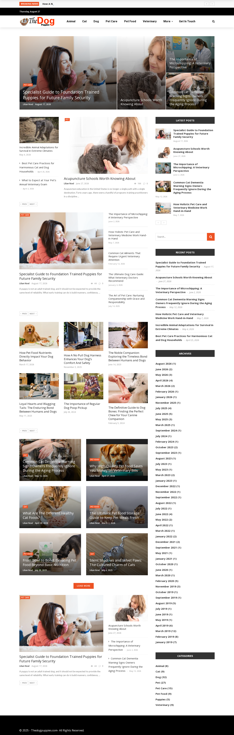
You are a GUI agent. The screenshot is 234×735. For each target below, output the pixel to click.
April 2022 (162, 525)
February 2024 (165, 441)
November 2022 (166, 491)
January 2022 (164, 536)
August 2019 (164, 603)
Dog (96, 21)
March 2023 (163, 475)
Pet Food (130, 21)
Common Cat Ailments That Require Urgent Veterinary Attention (124, 256)
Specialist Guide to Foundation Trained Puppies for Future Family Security (60, 276)
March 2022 (163, 530)
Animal (71, 21)
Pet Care (111, 21)
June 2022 (162, 514)
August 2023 (164, 458)
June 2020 (162, 569)
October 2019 (164, 592)
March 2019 (163, 631)
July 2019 (161, 608)
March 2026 (163, 386)
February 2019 (165, 636)
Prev (24, 204)
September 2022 (166, 497)
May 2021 (162, 553)
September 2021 (166, 547)
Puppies (161, 699)
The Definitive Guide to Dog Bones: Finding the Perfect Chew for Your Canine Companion (126, 413)
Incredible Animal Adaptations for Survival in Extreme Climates (38, 149)
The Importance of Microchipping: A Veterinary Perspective (128, 215)
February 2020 (165, 581)
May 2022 (162, 519)
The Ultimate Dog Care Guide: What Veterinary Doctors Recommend (126, 277)
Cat (84, 21)
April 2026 (162, 380)
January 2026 (164, 397)
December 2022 (166, 486)
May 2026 (162, 374)
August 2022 (164, 503)
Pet (67, 119)
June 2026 (162, 369)
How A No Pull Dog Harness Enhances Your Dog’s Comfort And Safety (85, 3)
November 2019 (166, 586)
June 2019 (162, 614)
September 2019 (166, 597)
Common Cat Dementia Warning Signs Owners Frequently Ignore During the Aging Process (192, 187)
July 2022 (161, 508)
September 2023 (166, 452)
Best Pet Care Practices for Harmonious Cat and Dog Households (36, 167)
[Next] (164, 223)
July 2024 (161, 436)
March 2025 (163, 425)
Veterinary (150, 21)
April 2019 (162, 625)
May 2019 (162, 620)
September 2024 (166, 430)
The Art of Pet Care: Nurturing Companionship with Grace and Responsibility (126, 299)
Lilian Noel (28, 104)
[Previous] (158, 223)
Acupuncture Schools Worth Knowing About (100, 178)
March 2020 (163, 575)
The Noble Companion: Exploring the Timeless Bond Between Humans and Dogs (127, 356)
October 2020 (164, 564)
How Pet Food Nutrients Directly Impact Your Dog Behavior (36, 356)
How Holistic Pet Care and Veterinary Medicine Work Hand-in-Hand (127, 235)
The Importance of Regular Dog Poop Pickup (82, 405)
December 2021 (166, 542)
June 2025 (162, 413)
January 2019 (164, 642)
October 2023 (164, 447)
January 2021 (164, 558)
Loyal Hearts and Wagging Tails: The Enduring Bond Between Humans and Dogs (38, 407)
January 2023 (164, 480)
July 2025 (161, 408)
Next (32, 204)
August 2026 (164, 363)
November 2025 (166, 402)
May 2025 (162, 419)
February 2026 (165, 391)
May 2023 (162, 469)
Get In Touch (187, 21)
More (166, 21)
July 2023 (161, 464)
